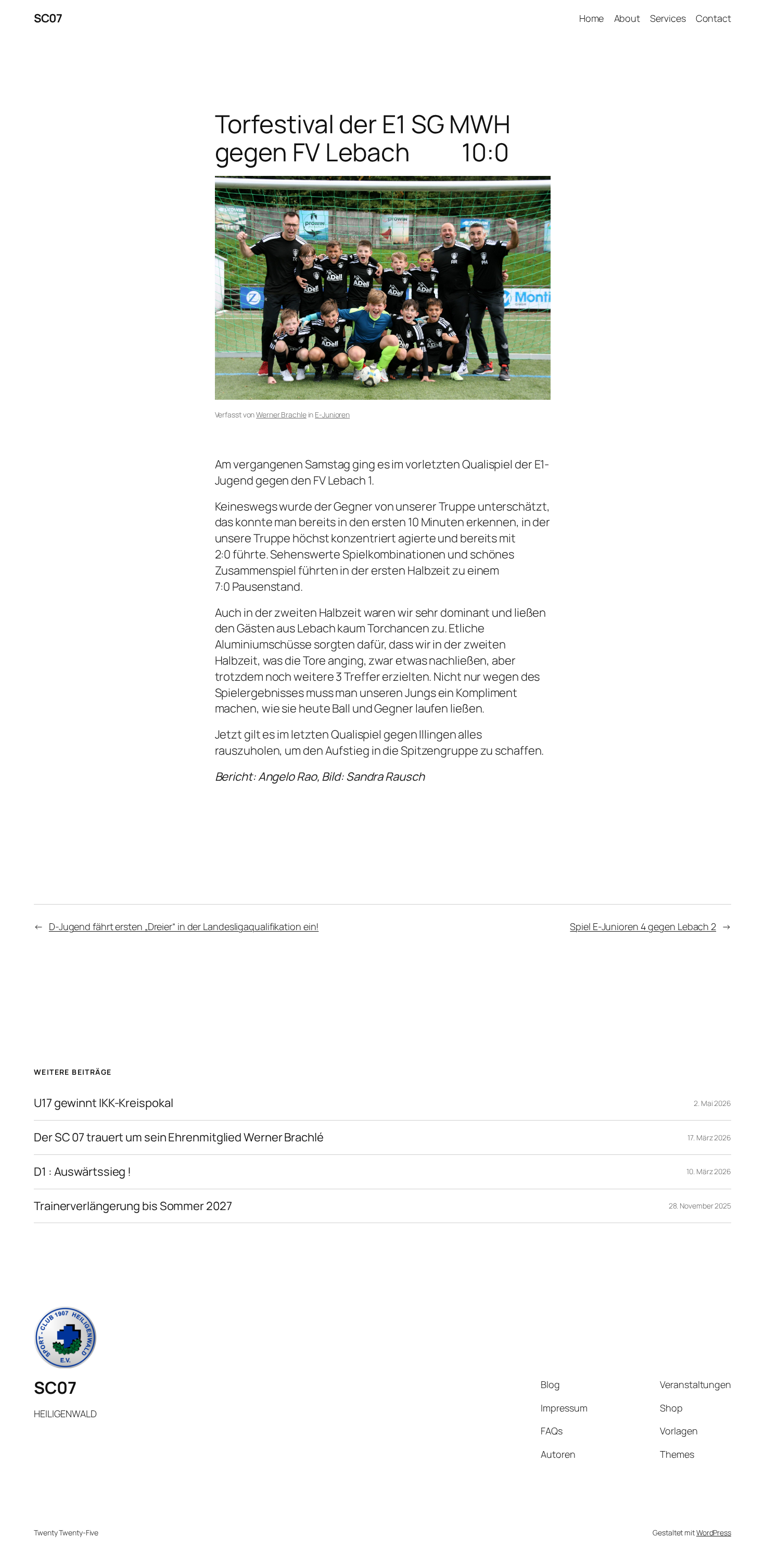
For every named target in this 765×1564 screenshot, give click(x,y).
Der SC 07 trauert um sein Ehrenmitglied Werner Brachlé (179, 1137)
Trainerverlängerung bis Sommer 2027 (133, 1206)
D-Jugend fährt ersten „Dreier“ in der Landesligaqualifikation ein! (183, 926)
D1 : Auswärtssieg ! (82, 1171)
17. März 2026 (709, 1137)
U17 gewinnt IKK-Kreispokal (103, 1103)
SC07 (48, 18)
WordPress (713, 1532)
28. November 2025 (700, 1206)
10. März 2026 (708, 1171)
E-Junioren (332, 414)
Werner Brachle (281, 414)
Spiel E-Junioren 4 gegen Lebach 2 (643, 926)
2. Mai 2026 (712, 1103)
